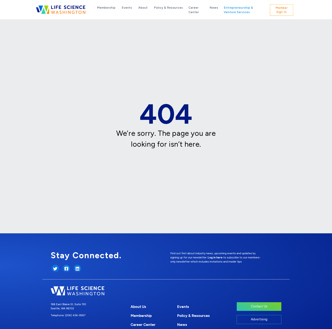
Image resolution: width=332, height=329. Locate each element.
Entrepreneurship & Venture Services (238, 10)
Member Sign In (281, 10)
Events (127, 7)
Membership (106, 7)
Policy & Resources (168, 7)
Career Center (193, 10)
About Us (138, 306)
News (214, 7)
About (143, 7)
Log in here (215, 257)
